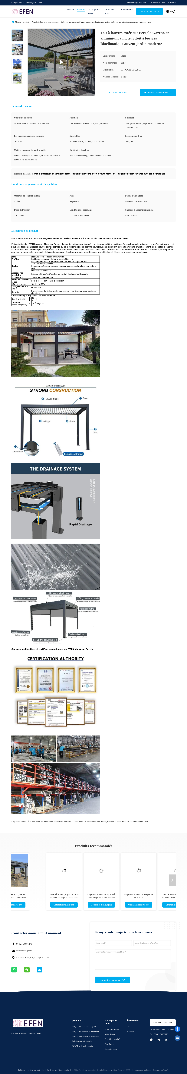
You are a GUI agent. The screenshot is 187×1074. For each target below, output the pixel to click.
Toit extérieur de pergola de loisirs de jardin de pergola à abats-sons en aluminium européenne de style (37, 897)
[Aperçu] (22, 11)
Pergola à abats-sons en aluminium (45, 22)
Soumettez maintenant (111, 980)
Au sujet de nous (94, 11)
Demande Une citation (149, 11)
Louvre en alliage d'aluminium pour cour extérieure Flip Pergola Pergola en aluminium (149, 897)
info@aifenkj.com (24, 951)
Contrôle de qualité (112, 1039)
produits (26, 22)
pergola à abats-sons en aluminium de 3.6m (127, 821)
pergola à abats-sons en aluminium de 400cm (42, 821)
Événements (127, 9)
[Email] (43, 972)
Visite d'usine (110, 1034)
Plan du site (109, 1044)
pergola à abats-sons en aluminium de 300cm (85, 821)
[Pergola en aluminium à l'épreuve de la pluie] (112, 870)
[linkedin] (177, 1038)
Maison (70, 9)
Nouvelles (130, 1031)
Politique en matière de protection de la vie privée (37, 1070)
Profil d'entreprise (112, 1029)
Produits (81, 9)
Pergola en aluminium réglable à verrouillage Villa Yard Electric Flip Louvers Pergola (75, 897)
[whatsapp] (17, 972)
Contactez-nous (110, 11)
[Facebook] (177, 1029)
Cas (128, 1026)
